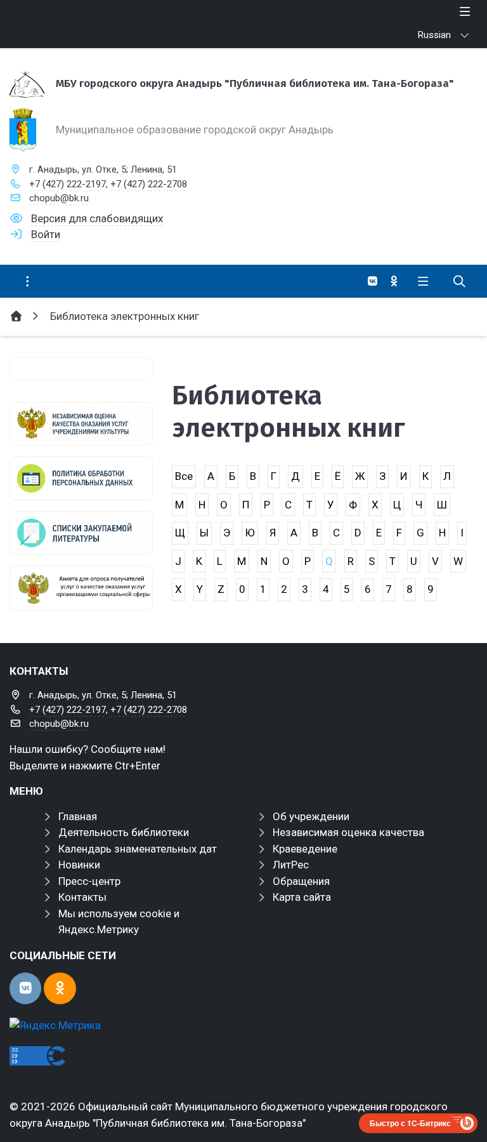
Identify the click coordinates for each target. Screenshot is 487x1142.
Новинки (79, 864)
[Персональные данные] (81, 478)
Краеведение (305, 848)
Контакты (82, 897)
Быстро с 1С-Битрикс (410, 1123)
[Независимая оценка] (81, 423)
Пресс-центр (89, 881)
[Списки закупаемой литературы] (81, 533)
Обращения (301, 881)
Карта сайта (302, 897)
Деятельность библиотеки (123, 832)
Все (184, 476)
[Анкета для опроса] (81, 587)
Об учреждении (311, 816)
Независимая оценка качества (348, 832)
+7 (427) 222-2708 (148, 184)
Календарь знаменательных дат (137, 848)
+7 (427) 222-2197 (67, 184)
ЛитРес (291, 864)
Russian (434, 35)
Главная (77, 816)
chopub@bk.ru (59, 198)
